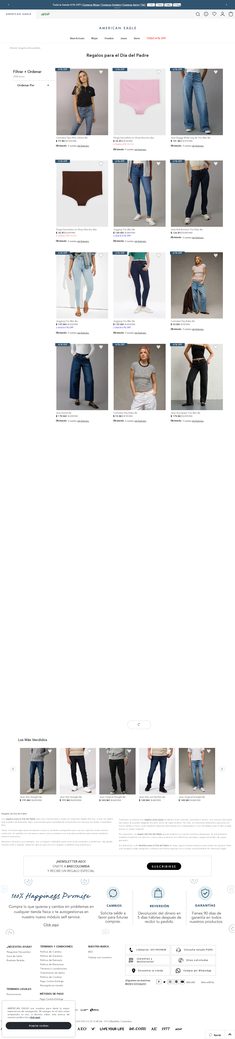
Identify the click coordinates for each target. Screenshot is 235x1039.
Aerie (137, 38)
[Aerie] (45, 14)
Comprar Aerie (130, 4)
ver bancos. (83, 145)
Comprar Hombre (111, 4)
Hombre (109, 38)
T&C (143, 4)
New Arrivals (77, 38)
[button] (215, 1034)
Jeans (123, 38)
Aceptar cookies (38, 1025)
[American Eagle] (18, 14)
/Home (13, 48)
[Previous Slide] (8, 5)
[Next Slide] (226, 5)
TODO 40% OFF (156, 38)
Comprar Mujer (91, 4)
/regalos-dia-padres (29, 48)
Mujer (94, 38)
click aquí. (35, 1017)
